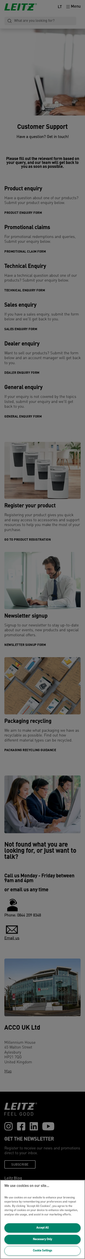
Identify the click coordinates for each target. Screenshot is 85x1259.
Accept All (42, 1227)
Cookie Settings (42, 1250)
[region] (42, 1219)
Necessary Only (42, 1239)
